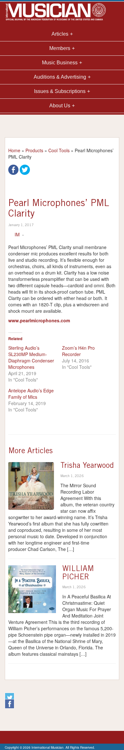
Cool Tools (59, 150)
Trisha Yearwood (87, 466)
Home (14, 150)
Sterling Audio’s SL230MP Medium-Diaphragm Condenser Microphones (31, 357)
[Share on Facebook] (13, 169)
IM (17, 234)
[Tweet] (25, 169)
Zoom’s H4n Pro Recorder (78, 351)
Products (34, 150)
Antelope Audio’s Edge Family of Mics (31, 393)
